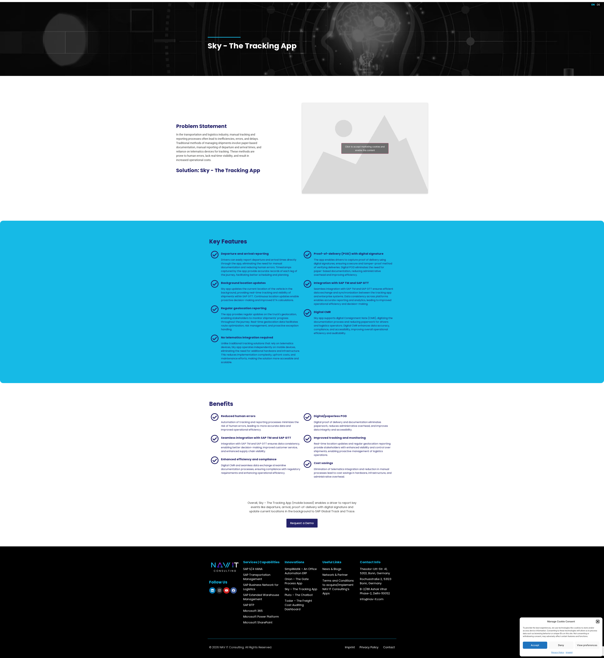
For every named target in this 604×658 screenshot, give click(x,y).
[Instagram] (219, 590)
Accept (535, 645)
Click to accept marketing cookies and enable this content (365, 148)
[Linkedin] (212, 590)
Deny (561, 645)
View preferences (587, 645)
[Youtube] (226, 590)
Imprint (569, 652)
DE (598, 4)
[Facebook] (233, 590)
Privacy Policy (557, 652)
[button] (597, 621)
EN (593, 4)
